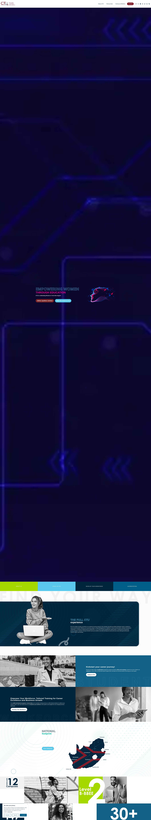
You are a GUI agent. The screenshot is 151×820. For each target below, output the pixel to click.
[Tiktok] (145, 4)
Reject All (15, 815)
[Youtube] (140, 4)
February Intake (109, 3)
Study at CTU (101, 3)
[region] (15, 811)
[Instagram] (143, 4)
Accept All (23, 815)
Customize (7, 815)
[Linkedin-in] (147, 4)
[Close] (27, 804)
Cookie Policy (9, 811)
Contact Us (130, 3)
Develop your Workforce (120, 3)
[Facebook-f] (136, 4)
